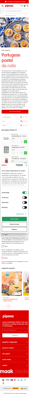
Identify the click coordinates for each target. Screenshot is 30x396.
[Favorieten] (20, 6)
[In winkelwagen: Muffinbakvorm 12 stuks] (25, 155)
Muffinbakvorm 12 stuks (18, 149)
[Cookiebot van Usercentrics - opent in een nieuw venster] (17, 165)
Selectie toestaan (14, 224)
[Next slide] (9, 309)
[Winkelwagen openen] (26, 6)
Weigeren (14, 229)
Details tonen (20, 214)
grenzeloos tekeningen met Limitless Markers (10, 302)
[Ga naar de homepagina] (9, 6)
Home (3, 15)
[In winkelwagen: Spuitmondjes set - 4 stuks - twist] (25, 143)
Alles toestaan (14, 219)
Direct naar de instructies (14, 113)
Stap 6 (6, 262)
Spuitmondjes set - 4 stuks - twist (19, 138)
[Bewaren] (26, 20)
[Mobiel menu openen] (3, 6)
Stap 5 (6, 250)
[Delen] (23, 20)
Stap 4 (6, 237)
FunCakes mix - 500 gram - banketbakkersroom (19, 160)
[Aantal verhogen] (21, 143)
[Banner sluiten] (26, 165)
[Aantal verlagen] (13, 143)
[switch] (24, 197)
